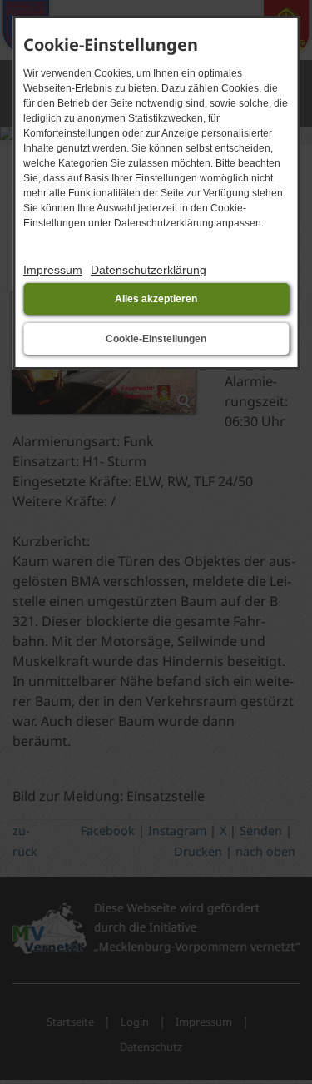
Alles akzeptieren (156, 299)
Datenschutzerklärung (148, 269)
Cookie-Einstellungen (156, 339)
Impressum (52, 269)
